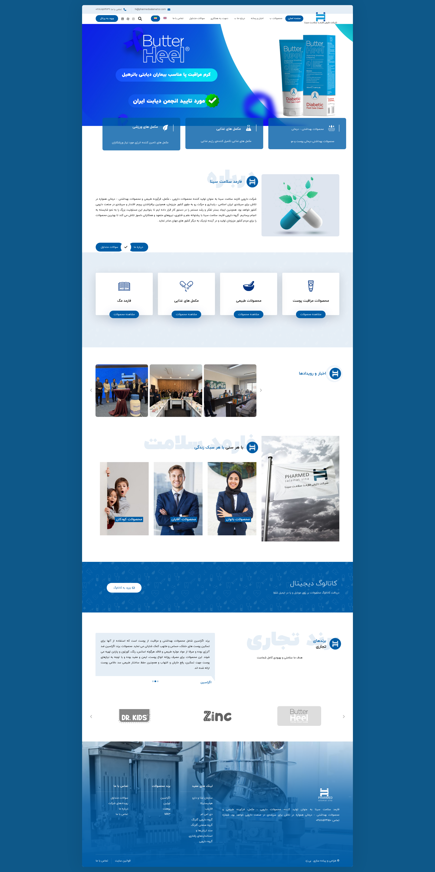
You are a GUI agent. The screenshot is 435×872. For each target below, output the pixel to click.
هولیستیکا (206, 798)
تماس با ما (122, 809)
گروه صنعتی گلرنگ (202, 820)
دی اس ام (207, 809)
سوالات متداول (119, 792)
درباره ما (123, 803)
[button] (133, 19)
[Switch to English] (165, 18)
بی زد (308, 855)
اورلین (166, 798)
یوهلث (166, 803)
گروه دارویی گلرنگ (202, 814)
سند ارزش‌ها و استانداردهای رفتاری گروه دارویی (201, 830)
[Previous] (91, 390)
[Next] (260, 390)
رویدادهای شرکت (118, 798)
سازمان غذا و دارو (202, 792)
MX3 (167, 809)
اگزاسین (165, 792)
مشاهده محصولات (310, 314)
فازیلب (209, 803)
